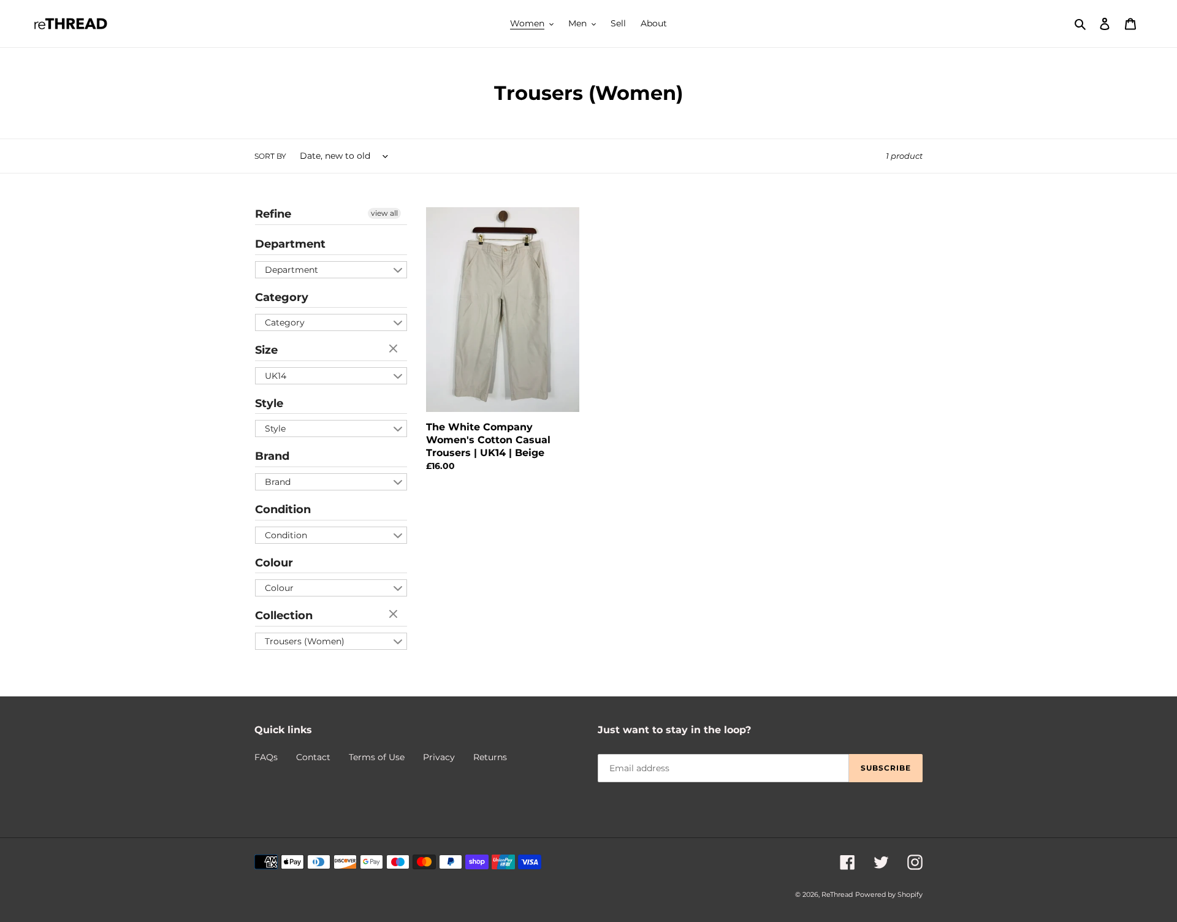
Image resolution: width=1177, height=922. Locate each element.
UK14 (275, 375)
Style (269, 403)
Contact (313, 757)
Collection (284, 615)
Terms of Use (377, 757)
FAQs (266, 757)
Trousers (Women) (305, 641)
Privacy (439, 757)
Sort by (270, 156)
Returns (490, 757)
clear (395, 349)
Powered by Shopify (889, 894)
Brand (272, 456)
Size (266, 350)
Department (290, 244)
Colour (274, 563)
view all (384, 213)
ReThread (837, 894)
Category (281, 297)
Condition (283, 509)
